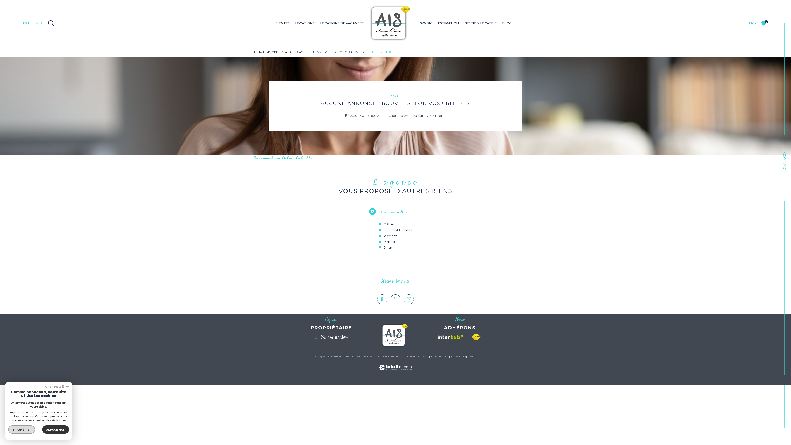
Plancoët (390, 236)
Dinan (388, 247)
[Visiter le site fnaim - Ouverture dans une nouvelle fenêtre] (476, 337)
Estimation (448, 23)
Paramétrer (21, 429)
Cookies (472, 357)
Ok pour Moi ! (56, 429)
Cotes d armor (350, 52)
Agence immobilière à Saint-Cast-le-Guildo (287, 52)
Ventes (283, 23)
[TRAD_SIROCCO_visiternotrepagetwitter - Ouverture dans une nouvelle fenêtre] (396, 299)
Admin (434, 356)
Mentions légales (419, 356)
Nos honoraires (386, 356)
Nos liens (444, 356)
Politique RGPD (458, 356)
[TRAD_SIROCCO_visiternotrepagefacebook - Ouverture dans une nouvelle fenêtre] (382, 299)
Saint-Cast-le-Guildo (398, 230)
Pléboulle (390, 242)
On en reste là (55, 386)
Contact (784, 161)
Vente (329, 52)
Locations (305, 23)
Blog (506, 23)
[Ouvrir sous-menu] (291, 23)
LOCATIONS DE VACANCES (342, 23)
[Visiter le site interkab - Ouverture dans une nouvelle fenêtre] (450, 337)
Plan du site (402, 356)
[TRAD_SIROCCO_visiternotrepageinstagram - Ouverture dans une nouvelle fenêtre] (409, 299)
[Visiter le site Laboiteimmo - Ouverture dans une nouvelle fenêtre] (395, 372)
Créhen (389, 224)
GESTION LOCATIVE (481, 23)
